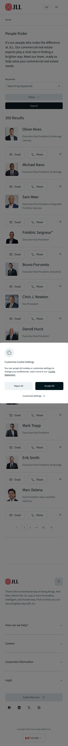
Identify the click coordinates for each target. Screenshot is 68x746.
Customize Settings (34, 396)
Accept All (49, 386)
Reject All (18, 386)
